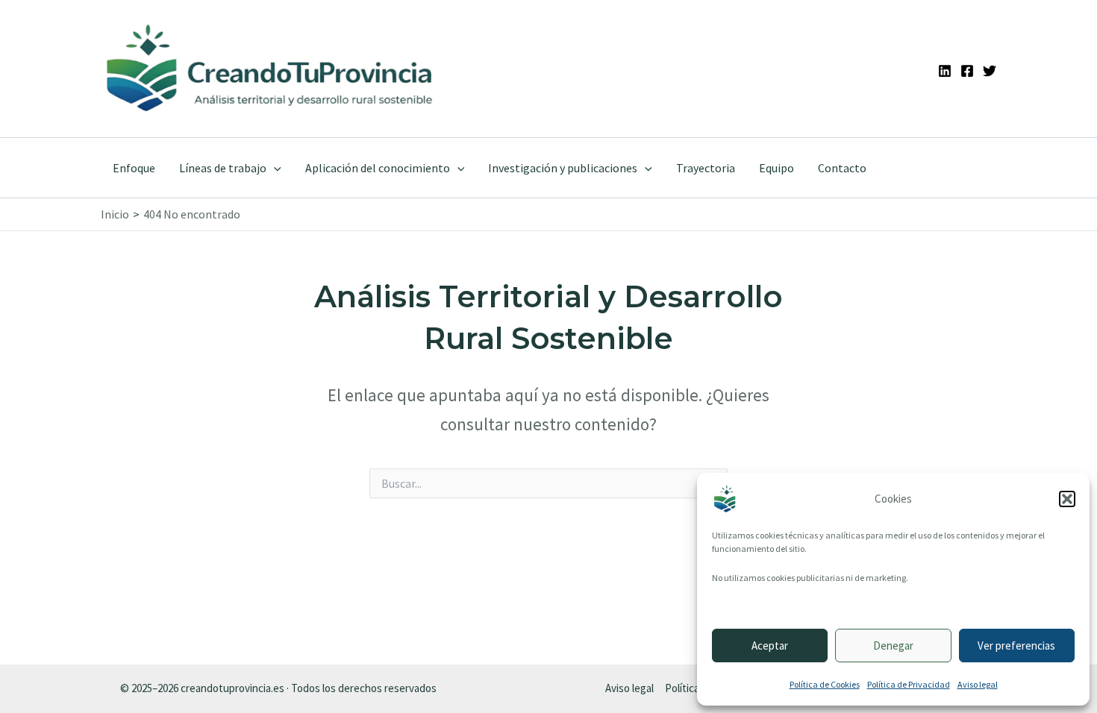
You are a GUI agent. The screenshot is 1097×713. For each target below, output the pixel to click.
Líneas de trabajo (222, 167)
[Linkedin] (944, 71)
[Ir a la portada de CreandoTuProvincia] (270, 68)
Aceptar (769, 645)
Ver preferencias (1016, 645)
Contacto (842, 167)
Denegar (893, 645)
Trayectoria (705, 167)
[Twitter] (989, 71)
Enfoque (134, 167)
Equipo (776, 167)
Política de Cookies (825, 684)
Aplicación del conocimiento (377, 167)
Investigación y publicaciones (562, 167)
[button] (1067, 498)
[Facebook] (967, 71)
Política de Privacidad (908, 684)
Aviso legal (977, 684)
